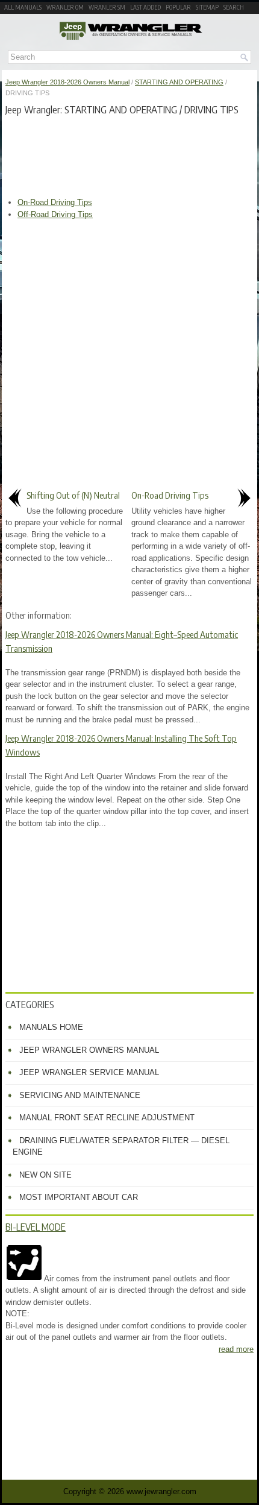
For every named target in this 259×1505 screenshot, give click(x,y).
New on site (45, 1174)
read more (236, 1349)
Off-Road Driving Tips (55, 214)
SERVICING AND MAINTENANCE (79, 1095)
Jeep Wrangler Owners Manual (89, 1050)
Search (233, 7)
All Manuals (23, 7)
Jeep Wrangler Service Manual (89, 1072)
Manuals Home (51, 1027)
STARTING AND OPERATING (179, 82)
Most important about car (78, 1197)
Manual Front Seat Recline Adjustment (107, 1117)
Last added (145, 7)
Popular (178, 7)
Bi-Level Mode (35, 1227)
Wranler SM (107, 7)
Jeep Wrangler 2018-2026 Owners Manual (67, 82)
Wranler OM (65, 7)
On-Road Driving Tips (54, 202)
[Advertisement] (129, 154)
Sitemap (207, 7)
